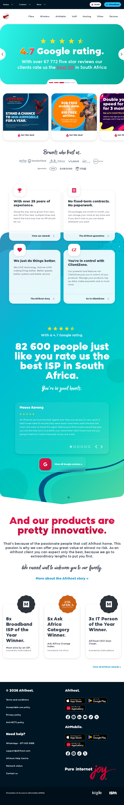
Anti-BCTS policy (15, 722)
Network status (14, 766)
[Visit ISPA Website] (113, 795)
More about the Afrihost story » (62, 578)
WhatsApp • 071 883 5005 (20, 743)
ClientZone (114, 4)
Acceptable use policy (18, 707)
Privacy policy (13, 715)
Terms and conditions (17, 700)
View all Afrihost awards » (107, 667)
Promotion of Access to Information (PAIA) (25, 793)
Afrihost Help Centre (17, 758)
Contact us (12, 773)
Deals (97, 4)
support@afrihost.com (18, 751)
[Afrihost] (6, 16)
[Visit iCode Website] (97, 795)
